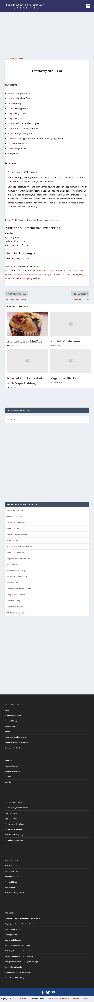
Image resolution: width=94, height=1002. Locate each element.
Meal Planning (10, 887)
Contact (8, 777)
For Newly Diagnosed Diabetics (16, 808)
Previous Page (17, 58)
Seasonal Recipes (14, 582)
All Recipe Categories (16, 613)
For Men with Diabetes (13, 829)
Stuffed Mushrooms (65, 341)
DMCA (85, 999)
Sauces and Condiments (17, 576)
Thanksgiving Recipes (30, 278)
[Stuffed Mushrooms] (70, 324)
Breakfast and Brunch (16, 522)
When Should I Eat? (12, 876)
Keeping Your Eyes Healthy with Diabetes (20, 924)
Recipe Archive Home (16, 510)
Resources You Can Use (13, 748)
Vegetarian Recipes (15, 607)
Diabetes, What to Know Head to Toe (18, 951)
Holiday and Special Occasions (56, 274)
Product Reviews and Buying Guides (18, 742)
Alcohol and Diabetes (13, 940)
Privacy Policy (52, 999)
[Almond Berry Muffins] (27, 324)
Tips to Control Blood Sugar (15, 978)
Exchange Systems (11, 935)
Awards (8, 782)
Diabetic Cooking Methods (14, 893)
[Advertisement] (47, 34)
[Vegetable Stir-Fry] (70, 361)
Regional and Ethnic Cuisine (18, 558)
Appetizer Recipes (14, 516)
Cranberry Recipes (75, 270)
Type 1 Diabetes (11, 813)
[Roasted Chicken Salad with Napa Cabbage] (27, 361)
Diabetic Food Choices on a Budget (18, 972)
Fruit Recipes (35, 274)
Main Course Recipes (15, 552)
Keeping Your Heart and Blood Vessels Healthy (22, 918)
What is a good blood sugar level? (17, 945)
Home (7, 58)
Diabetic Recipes (11, 866)
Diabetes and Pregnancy (14, 835)
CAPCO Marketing (19, 999)
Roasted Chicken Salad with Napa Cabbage (24, 380)
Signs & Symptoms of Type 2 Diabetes (19, 956)
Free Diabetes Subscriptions (15, 737)
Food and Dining (11, 721)
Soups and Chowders (16, 595)
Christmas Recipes (56, 270)
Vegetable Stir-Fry (64, 378)
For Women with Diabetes (14, 824)
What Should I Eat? (12, 871)
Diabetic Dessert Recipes (17, 534)
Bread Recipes (40, 270)
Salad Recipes (12, 564)
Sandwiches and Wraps (16, 570)
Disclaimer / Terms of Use (70, 999)
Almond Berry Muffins (24, 341)
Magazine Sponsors (12, 766)
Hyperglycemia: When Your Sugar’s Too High (21, 962)
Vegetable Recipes (14, 601)
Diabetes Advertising (12, 771)
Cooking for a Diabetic (13, 967)
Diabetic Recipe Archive (16, 274)
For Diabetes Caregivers (14, 840)
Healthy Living (10, 726)
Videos (7, 732)
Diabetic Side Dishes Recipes (19, 589)
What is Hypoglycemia (13, 929)
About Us (8, 760)
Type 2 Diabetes (11, 818)
